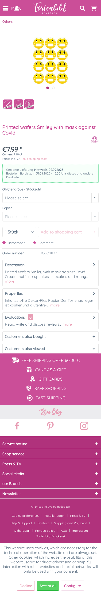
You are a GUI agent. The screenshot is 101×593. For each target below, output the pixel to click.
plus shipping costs (35, 158)
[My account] (16, 8)
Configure (72, 585)
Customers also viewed (25, 348)
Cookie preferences (25, 515)
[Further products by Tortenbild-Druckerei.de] (94, 139)
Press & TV (78, 515)
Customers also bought (25, 336)
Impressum (80, 530)
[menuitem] (5, 8)
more (9, 281)
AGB (64, 530)
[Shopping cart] (94, 8)
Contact (43, 523)
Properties (14, 293)
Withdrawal (21, 530)
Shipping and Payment (70, 523)
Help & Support (21, 523)
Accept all (47, 585)
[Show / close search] (82, 8)
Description (14, 264)
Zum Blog (50, 412)
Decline (25, 585)
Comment (46, 243)
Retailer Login (55, 515)
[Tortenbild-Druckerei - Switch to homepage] (50, 8)
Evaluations (15, 317)
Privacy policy (45, 530)
